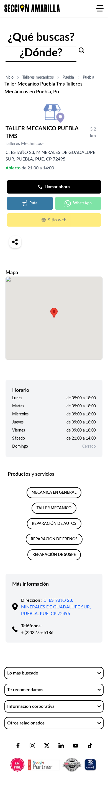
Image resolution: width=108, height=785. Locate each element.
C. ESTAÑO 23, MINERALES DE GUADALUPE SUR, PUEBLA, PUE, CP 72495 (56, 607)
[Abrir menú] (100, 8)
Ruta (33, 203)
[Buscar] (81, 50)
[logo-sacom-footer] (54, 760)
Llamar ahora (57, 187)
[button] (54, 313)
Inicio (9, 77)
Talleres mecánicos (38, 77)
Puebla (68, 77)
